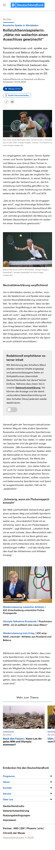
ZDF (23, 828)
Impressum (9, 819)
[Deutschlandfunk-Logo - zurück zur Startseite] (27, 5)
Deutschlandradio (13, 805)
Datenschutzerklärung (28, 387)
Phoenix (32, 828)
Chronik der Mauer (14, 832)
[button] (4, 5)
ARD (16, 828)
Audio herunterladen (18, 95)
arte (41, 828)
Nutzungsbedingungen (16, 815)
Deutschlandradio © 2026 (18, 837)
